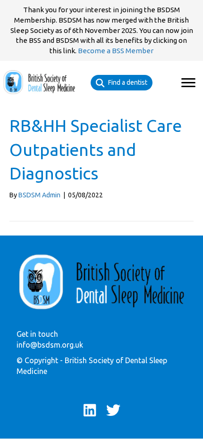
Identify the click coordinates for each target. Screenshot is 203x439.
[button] (188, 83)
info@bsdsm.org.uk (50, 345)
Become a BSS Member (115, 51)
